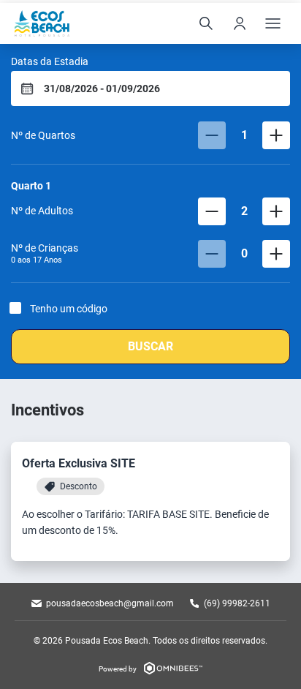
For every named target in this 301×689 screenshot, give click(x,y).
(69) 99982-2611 (237, 603)
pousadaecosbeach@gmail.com (110, 603)
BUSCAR (150, 346)
